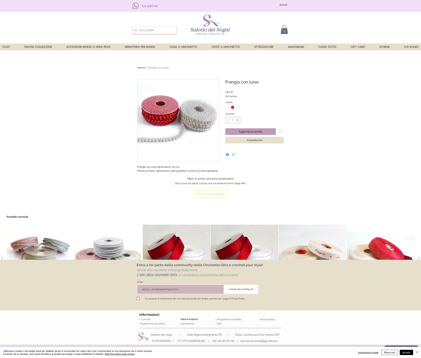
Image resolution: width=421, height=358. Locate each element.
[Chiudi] (417, 352)
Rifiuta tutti (389, 352)
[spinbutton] (233, 120)
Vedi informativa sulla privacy (120, 354)
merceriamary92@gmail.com (259, 341)
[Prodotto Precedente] (2, 258)
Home (141, 67)
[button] (284, 29)
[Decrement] (228, 120)
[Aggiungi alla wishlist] (280, 131)
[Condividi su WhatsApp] (234, 155)
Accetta (406, 352)
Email (140, 282)
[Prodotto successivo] (419, 258)
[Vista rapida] (40, 258)
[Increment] (238, 120)
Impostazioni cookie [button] (368, 352)
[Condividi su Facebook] (227, 155)
